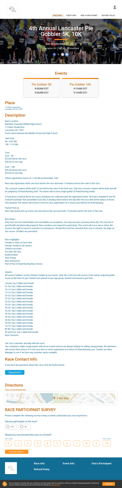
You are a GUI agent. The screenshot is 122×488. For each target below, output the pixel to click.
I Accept (109, 484)
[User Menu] (115, 7)
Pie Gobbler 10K (80, 84)
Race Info (57, 16)
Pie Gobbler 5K (41, 84)
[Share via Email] (62, 54)
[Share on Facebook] (54, 54)
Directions (74, 48)
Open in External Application (15, 390)
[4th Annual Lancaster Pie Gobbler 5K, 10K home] (12, 8)
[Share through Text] (67, 54)
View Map (63, 398)
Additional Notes (16, 452)
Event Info (71, 16)
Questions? (15, 372)
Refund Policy (108, 16)
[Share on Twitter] (58, 54)
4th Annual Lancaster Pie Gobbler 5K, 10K (61, 31)
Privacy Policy (55, 485)
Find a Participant (89, 16)
